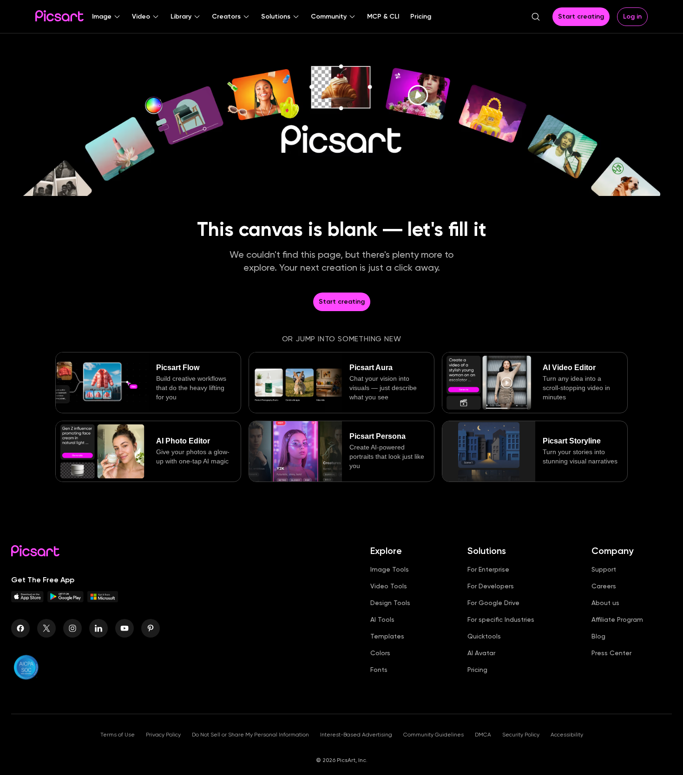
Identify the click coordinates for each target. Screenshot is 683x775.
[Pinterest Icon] (150, 628)
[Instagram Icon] (72, 628)
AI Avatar (481, 653)
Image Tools (389, 569)
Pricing (477, 669)
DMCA (483, 734)
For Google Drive (493, 602)
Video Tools (388, 586)
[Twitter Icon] (46, 628)
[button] (106, 16)
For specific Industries (500, 619)
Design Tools (390, 602)
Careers (603, 586)
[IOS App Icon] (27, 599)
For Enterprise (488, 569)
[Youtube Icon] (124, 628)
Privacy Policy (163, 734)
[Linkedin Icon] (98, 628)
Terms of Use (117, 734)
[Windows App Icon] (102, 599)
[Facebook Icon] (20, 628)
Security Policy (520, 734)
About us (605, 602)
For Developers (490, 586)
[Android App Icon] (65, 599)
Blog (598, 636)
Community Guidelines (433, 734)
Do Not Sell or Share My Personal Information (250, 734)
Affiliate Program (617, 619)
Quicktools (484, 636)
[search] (535, 16)
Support (603, 569)
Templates (387, 636)
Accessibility (567, 734)
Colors (380, 653)
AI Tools (382, 619)
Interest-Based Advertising (356, 734)
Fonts (378, 669)
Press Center (611, 653)
